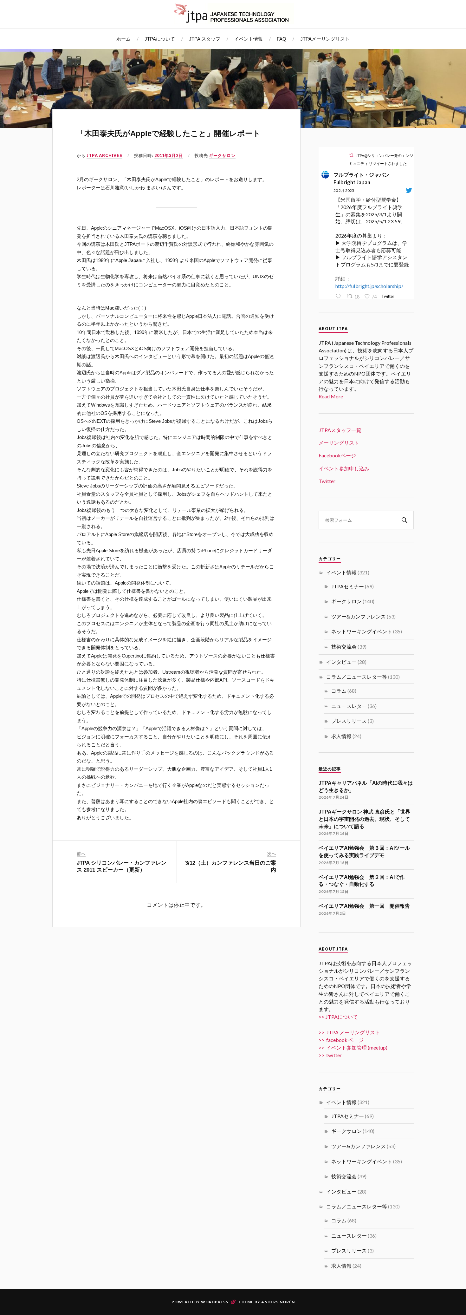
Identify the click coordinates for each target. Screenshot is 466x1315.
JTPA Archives (104, 155)
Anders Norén (278, 1301)
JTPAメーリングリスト (325, 39)
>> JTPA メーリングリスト (349, 1032)
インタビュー (341, 662)
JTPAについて (160, 39)
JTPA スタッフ (204, 39)
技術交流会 (344, 647)
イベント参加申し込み (344, 468)
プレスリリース (349, 721)
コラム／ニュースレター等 (356, 677)
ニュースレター (349, 706)
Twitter (327, 481)
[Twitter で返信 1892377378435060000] (339, 296)
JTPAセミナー (347, 586)
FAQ (281, 39)
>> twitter (330, 1055)
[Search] (404, 520)
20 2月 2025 (343, 190)
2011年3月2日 (168, 155)
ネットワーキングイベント (361, 631)
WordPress (214, 1301)
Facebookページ (337, 455)
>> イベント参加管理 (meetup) (353, 1047)
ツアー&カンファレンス (358, 616)
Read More (331, 396)
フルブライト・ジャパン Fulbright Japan (363, 178)
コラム (338, 691)
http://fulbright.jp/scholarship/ (369, 286)
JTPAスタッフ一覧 (340, 430)
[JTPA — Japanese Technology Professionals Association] (233, 13)
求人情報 (341, 736)
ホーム (123, 39)
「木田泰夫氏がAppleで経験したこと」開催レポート (169, 133)
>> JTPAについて (338, 1017)
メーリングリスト (339, 443)
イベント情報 (248, 39)
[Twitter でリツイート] (351, 155)
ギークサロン (222, 155)
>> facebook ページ (341, 1040)
